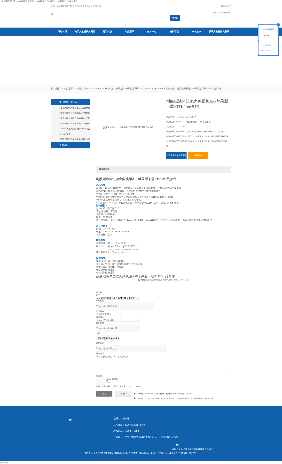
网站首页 (62, 31)
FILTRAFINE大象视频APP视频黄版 (74, 108)
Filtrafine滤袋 (64, 134)
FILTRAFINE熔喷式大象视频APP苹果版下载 (74, 119)
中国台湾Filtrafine (85, 88)
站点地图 (193, 453)
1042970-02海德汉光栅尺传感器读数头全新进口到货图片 (169, 393)
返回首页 (216, 12)
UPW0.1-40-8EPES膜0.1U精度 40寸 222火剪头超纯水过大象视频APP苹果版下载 (179, 398)
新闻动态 (107, 31)
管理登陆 (183, 453)
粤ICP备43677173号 (147, 453)
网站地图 (4, 462)
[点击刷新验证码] (112, 380)
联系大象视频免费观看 (226, 9)
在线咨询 (196, 31)
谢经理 (266, 35)
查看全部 (64, 145)
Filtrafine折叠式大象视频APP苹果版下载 (74, 129)
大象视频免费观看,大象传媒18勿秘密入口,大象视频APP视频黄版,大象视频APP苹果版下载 (39, 1)
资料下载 (174, 31)
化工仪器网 (172, 453)
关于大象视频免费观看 (85, 35)
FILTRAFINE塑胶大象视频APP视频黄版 (74, 124)
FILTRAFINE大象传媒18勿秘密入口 (74, 139)
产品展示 (129, 31)
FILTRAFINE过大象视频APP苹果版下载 (118, 88)
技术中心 (152, 31)
